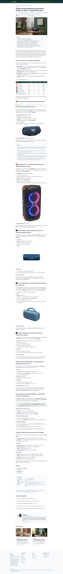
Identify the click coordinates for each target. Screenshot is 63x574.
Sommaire (18, 37)
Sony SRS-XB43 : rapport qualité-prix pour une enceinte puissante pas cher (28, 41)
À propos (33, 554)
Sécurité (27, 1)
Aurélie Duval (19, 15)
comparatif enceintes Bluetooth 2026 (24, 428)
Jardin (42, 1)
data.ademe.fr (19, 469)
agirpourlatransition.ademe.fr (22, 468)
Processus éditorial (35, 555)
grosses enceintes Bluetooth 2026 (24, 358)
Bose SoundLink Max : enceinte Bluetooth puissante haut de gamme (27, 42)
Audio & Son (51, 1)
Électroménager (38, 1)
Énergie (30, 1)
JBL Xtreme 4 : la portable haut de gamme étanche (24, 39)
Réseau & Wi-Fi (46, 1)
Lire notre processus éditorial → (26, 521)
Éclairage (34, 1)
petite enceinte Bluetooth (24, 97)
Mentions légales (45, 554)
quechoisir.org (19, 472)
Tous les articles (12, 568)
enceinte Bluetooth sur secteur (39, 225)
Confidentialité (45, 555)
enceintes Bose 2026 (31, 328)
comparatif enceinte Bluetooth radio (22, 390)
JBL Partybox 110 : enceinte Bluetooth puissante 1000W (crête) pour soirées (28, 40)
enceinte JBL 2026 (23, 141)
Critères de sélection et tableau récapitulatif (23, 38)
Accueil (16, 5)
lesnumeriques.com (20, 471)
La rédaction (34, 558)
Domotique (23, 1)
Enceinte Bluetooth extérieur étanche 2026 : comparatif (26, 106)
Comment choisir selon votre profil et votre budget (24, 47)
